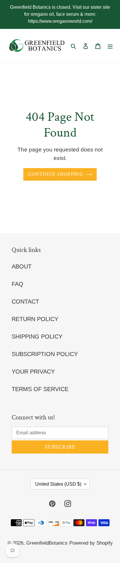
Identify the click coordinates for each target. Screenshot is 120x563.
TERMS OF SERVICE (40, 389)
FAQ (17, 284)
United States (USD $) (58, 484)
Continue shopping (55, 174)
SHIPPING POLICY (37, 336)
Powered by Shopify (91, 543)
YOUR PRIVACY (33, 371)
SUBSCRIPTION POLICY (45, 354)
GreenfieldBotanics (47, 543)
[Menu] (110, 45)
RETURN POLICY (35, 319)
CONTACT (25, 301)
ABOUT (21, 266)
